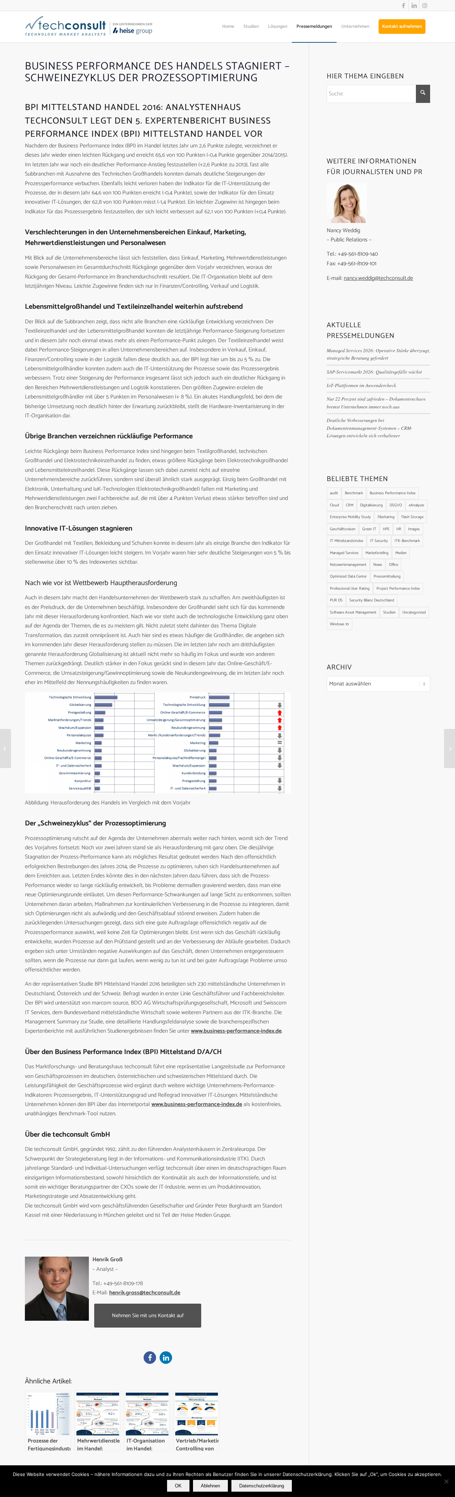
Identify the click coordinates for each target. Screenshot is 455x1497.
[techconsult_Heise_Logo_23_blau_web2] (96, 26)
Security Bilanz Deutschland (371, 600)
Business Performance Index (393, 493)
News (377, 565)
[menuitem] (228, 26)
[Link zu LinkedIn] (414, 5)
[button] (150, 1357)
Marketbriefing (377, 553)
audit (334, 493)
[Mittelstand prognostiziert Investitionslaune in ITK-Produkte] (5, 748)
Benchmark (354, 493)
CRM (349, 505)
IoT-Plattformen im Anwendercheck (361, 385)
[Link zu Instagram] (424, 5)
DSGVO (396, 505)
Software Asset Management (353, 612)
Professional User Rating (350, 588)
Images (414, 529)
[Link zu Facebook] (403, 5)
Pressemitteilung (387, 576)
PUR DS (336, 600)
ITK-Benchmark (407, 541)
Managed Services (344, 553)
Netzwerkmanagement (348, 565)
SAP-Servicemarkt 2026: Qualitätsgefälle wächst (374, 371)
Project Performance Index (398, 588)
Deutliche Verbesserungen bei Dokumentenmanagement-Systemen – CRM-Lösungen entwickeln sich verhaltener (370, 428)
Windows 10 (339, 624)
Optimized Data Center (348, 576)
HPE (386, 529)
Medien (401, 553)
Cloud (334, 505)
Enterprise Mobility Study (350, 517)
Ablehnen (210, 1485)
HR (398, 529)
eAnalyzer (416, 505)
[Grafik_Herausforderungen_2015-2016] (158, 742)
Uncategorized (414, 612)
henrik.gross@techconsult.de (144, 1293)
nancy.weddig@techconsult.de (378, 278)
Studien (389, 612)
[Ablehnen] (446, 1481)
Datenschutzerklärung (261, 1485)
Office (393, 565)
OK (178, 1485)
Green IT (369, 529)
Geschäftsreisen (342, 529)
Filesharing (386, 517)
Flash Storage (412, 517)
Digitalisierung (371, 505)
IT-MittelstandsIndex (346, 541)
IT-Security (379, 541)
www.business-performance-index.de (236, 1031)
